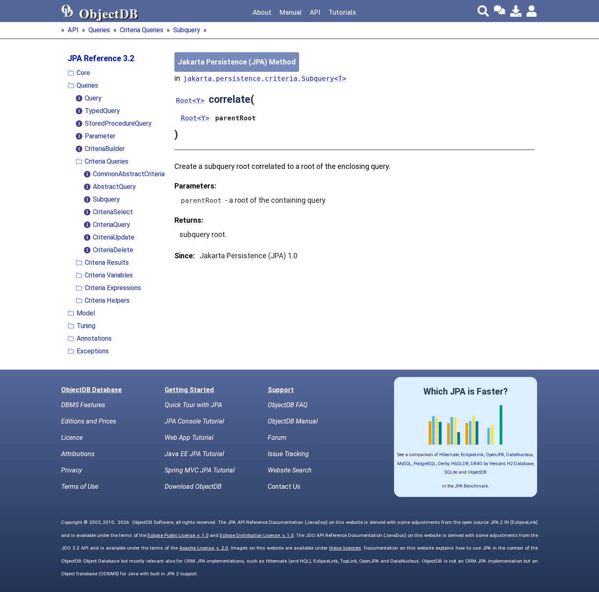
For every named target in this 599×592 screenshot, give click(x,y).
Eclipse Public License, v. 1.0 (178, 535)
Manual (291, 12)
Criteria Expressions (113, 288)
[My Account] (532, 11)
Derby (443, 463)
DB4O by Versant (488, 463)
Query (93, 98)
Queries (99, 30)
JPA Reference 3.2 (101, 58)
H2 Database (520, 463)
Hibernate (449, 454)
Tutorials (342, 12)
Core (83, 73)
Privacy (71, 470)
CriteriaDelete (113, 250)
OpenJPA (495, 454)
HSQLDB (460, 463)
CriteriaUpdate (113, 237)
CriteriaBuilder (105, 149)
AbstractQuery (114, 187)
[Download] (516, 11)
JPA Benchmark (471, 486)
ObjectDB (477, 472)
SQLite (451, 472)
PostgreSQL (425, 463)
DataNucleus (519, 454)
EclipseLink (472, 454)
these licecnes (345, 548)
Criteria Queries (141, 30)
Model (86, 313)
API (315, 12)
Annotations (94, 338)
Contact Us (284, 486)
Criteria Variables (109, 275)
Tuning (86, 326)
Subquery (186, 30)
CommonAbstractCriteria (129, 174)
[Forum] (499, 11)
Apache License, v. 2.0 (203, 548)
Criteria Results (107, 262)
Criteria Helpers (107, 300)
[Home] (67, 11)
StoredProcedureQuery (118, 123)
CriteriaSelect (113, 212)
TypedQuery (102, 111)
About (262, 12)
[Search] (483, 11)
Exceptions (93, 351)
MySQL (404, 463)
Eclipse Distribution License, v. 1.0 (256, 535)
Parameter (100, 136)
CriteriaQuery (111, 224)
